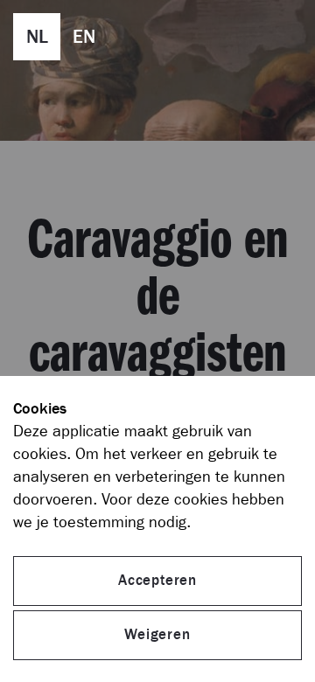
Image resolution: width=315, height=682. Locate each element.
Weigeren (157, 635)
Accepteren (157, 580)
